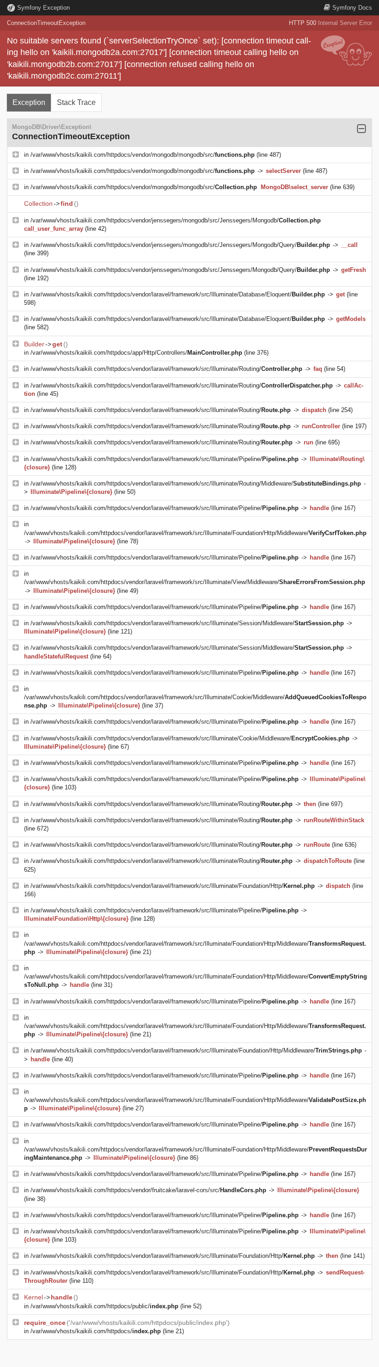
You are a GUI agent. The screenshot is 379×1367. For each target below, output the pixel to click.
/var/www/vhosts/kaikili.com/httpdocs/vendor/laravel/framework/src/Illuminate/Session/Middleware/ (187, 623)
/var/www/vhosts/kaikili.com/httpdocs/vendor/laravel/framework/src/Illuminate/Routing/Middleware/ (196, 483)
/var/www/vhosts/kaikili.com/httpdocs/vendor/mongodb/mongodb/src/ (143, 154)
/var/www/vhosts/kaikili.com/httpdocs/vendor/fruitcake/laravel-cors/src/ (148, 1190)
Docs (352, 7)
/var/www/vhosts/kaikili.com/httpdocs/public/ (104, 1306)
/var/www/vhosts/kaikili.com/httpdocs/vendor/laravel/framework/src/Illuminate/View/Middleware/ (194, 582)
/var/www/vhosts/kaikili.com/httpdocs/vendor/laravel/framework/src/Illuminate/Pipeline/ (165, 459)
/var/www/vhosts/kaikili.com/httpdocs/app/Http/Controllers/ (136, 352)
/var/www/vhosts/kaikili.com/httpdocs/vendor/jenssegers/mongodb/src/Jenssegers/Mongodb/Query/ (180, 244)
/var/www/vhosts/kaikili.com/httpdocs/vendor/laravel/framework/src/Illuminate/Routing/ (166, 368)
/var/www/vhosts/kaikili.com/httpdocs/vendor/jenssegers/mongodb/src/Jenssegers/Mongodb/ (176, 220)
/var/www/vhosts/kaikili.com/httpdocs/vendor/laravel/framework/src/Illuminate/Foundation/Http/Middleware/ (195, 533)
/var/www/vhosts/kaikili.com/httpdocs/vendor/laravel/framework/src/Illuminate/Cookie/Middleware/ (190, 738)
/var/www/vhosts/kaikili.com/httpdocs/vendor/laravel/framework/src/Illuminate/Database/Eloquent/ (178, 294)
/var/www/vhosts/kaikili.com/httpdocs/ (96, 1331)
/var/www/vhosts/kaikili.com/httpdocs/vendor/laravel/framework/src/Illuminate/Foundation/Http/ (173, 885)
